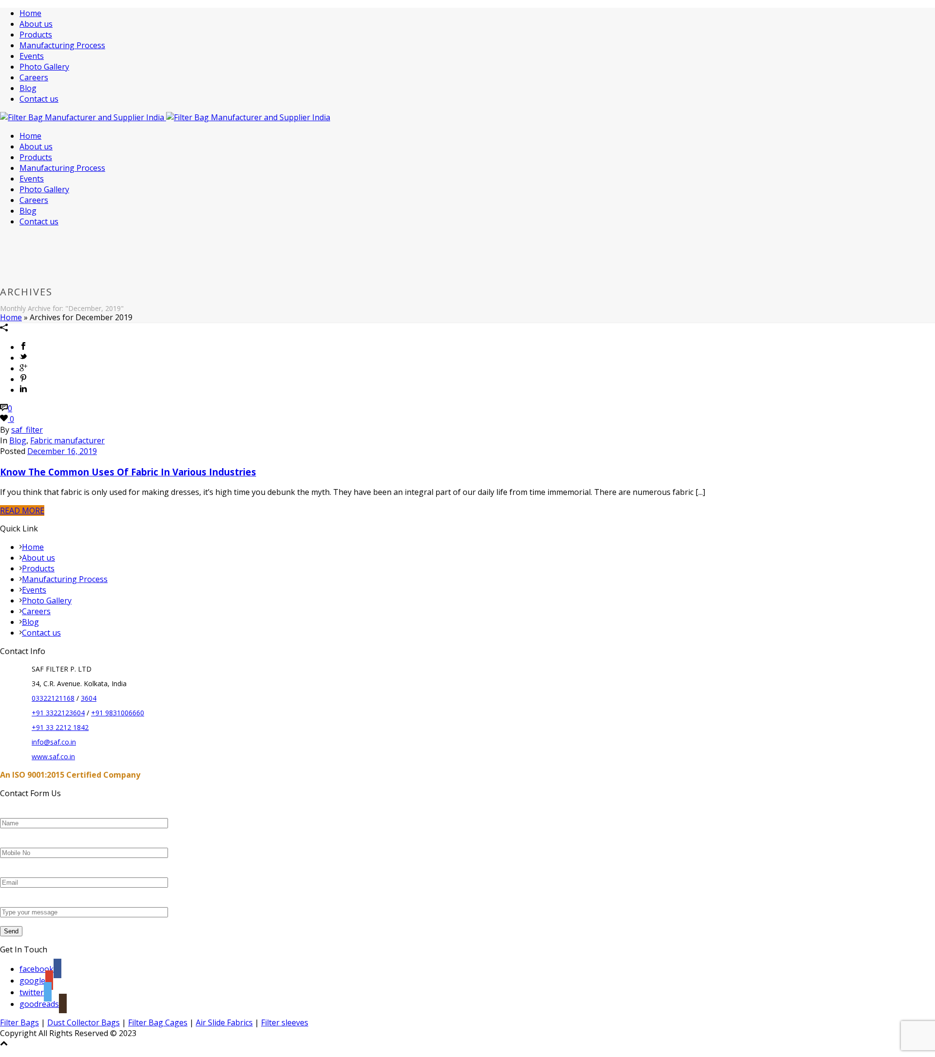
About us (36, 23)
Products (35, 34)
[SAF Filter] (165, 117)
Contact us (38, 98)
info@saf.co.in (54, 742)
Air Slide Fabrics (224, 1022)
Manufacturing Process (62, 45)
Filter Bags (19, 1022)
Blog (28, 88)
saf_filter (27, 429)
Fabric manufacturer (67, 440)
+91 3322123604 (58, 712)
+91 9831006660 (117, 712)
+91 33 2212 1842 (60, 727)
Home (30, 13)
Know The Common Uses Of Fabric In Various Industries (128, 472)
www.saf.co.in (53, 756)
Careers (33, 77)
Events (31, 56)
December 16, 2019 (62, 451)
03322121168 (53, 698)
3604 (88, 698)
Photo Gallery (44, 66)
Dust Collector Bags (83, 1022)
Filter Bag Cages (157, 1022)
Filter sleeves (284, 1022)
